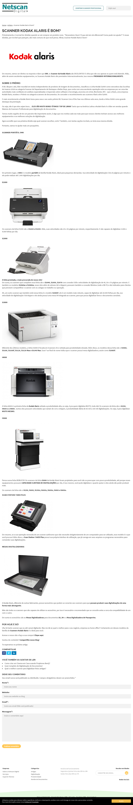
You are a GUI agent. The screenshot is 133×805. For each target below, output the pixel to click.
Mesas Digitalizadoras (35, 617)
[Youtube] (108, 783)
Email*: (5, 702)
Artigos (10, 25)
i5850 (56, 490)
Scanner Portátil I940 (13, 132)
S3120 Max (25, 350)
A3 (60, 617)
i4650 (4, 409)
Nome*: (5, 682)
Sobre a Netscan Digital (11, 771)
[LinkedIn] (14, 653)
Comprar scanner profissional (88, 8)
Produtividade (36, 777)
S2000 (4, 238)
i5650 (31, 490)
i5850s (63, 490)
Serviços (6, 774)
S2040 (47, 282)
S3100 (4, 350)
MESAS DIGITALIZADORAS (13, 546)
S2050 (53, 282)
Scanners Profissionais (20, 109)
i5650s (50, 490)
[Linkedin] (127, 783)
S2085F (55, 293)
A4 (63, 617)
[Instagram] (113, 783)
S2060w (22, 285)
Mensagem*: (7, 711)
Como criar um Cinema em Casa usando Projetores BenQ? (27, 663)
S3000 (4, 302)
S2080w (30, 285)
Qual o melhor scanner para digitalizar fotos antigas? (25, 668)
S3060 (124, 348)
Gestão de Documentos (39, 779)
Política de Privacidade (32, 802)
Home (4, 25)
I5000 (4, 418)
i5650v (44, 490)
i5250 (25, 490)
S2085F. (112, 350)
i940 (20, 173)
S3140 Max (36, 350)
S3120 (17, 350)
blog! (37, 640)
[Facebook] (4, 653)
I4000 (4, 357)
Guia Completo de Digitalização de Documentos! (24, 666)
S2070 (59, 282)
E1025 (31, 229)
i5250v (37, 490)
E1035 (38, 229)
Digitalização (35, 774)
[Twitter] (8, 653)
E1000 (4, 182)
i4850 (12, 409)
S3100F (11, 350)
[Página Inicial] (15, 4)
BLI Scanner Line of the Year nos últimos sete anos (78, 99)
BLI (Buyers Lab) (10, 87)
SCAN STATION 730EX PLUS (14, 495)
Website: (6, 692)
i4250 (123, 406)
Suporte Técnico (8, 777)
